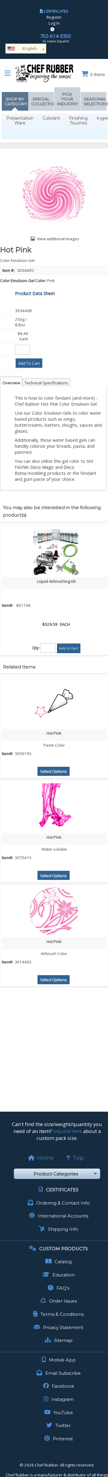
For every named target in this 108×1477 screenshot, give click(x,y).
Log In (54, 23)
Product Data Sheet (35, 293)
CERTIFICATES (56, 11)
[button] (29, 363)
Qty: (36, 647)
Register (54, 17)
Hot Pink (54, 733)
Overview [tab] (11, 382)
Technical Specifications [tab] (46, 382)
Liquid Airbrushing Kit (56, 581)
